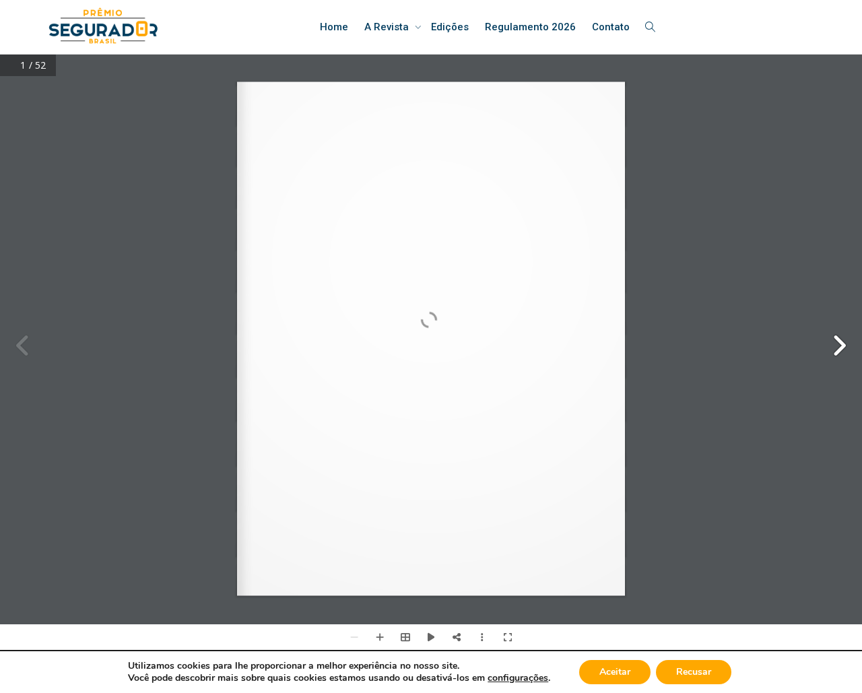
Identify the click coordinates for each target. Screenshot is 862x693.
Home (334, 27)
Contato (611, 27)
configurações (518, 678)
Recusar (693, 671)
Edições (450, 27)
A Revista (387, 27)
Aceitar (614, 671)
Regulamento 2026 (530, 27)
